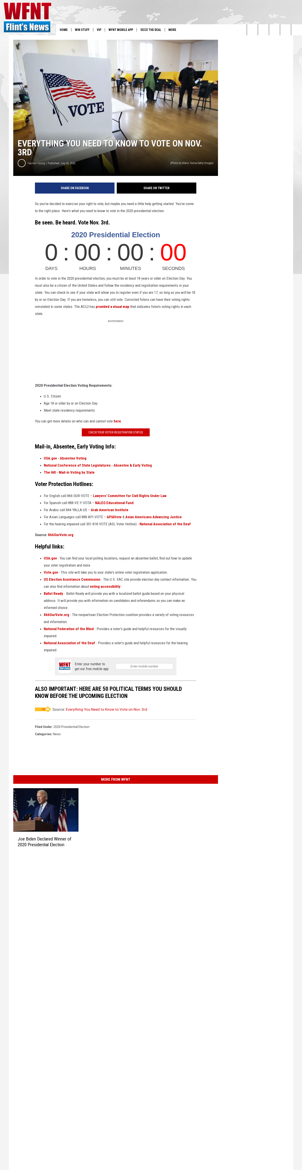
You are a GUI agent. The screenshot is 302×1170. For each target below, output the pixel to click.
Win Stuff (82, 30)
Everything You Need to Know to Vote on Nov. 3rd (106, 709)
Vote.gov (51, 572)
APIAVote (114, 517)
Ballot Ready (53, 593)
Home (64, 30)
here (117, 421)
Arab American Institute (110, 510)
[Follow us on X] (285, 29)
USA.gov (50, 558)
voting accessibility (105, 586)
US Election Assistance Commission (72, 579)
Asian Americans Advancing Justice (153, 517)
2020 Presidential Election (72, 727)
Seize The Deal (150, 30)
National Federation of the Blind (69, 629)
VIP (99, 30)
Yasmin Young (36, 163)
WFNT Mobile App (121, 30)
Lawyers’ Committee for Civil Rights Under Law (129, 496)
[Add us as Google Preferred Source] (263, 29)
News (57, 734)
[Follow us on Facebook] (274, 29)
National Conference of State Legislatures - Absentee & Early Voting (98, 465)
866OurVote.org (60, 535)
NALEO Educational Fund (114, 503)
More (172, 30)
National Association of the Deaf (165, 524)
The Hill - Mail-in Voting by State (69, 472)
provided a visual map (112, 306)
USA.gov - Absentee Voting (65, 458)
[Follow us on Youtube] (296, 29)
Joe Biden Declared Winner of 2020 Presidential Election (44, 841)
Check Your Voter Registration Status (115, 432)
